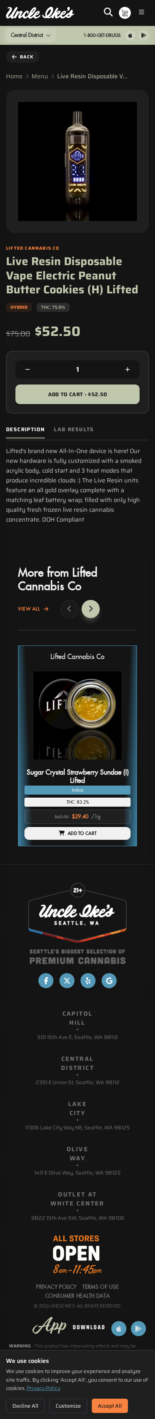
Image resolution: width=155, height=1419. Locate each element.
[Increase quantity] (128, 369)
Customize (68, 1406)
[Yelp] (88, 980)
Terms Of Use (100, 1287)
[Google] (109, 980)
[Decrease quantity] (27, 369)
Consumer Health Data (77, 1296)
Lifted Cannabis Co (77, 657)
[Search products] (108, 13)
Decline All (25, 1406)
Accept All (110, 1406)
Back (26, 56)
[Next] (91, 609)
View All (29, 609)
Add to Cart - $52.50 (77, 394)
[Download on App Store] (130, 35)
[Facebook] (45, 980)
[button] (77, 745)
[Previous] (70, 609)
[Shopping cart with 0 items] (125, 13)
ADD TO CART (82, 833)
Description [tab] (25, 429)
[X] (66, 980)
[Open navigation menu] (141, 13)
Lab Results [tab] (74, 429)
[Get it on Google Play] (143, 35)
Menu (40, 76)
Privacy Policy (43, 1388)
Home (14, 76)
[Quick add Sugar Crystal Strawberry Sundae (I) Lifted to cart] (118, 762)
